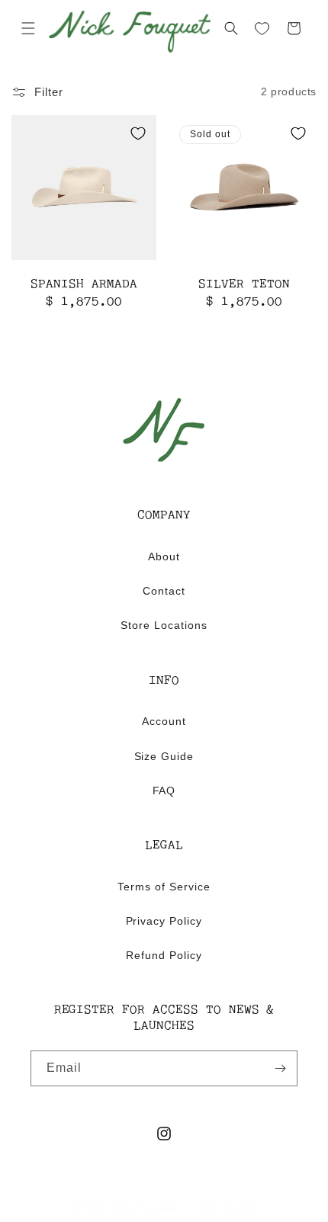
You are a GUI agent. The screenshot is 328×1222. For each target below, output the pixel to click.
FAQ (164, 790)
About (164, 556)
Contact (164, 591)
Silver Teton (244, 285)
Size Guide (164, 756)
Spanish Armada (84, 285)
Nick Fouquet (146, 1208)
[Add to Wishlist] (138, 133)
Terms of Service (164, 886)
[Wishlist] (262, 29)
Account (164, 721)
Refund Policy (164, 955)
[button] (28, 28)
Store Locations (164, 625)
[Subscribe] (280, 1068)
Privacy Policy (164, 921)
